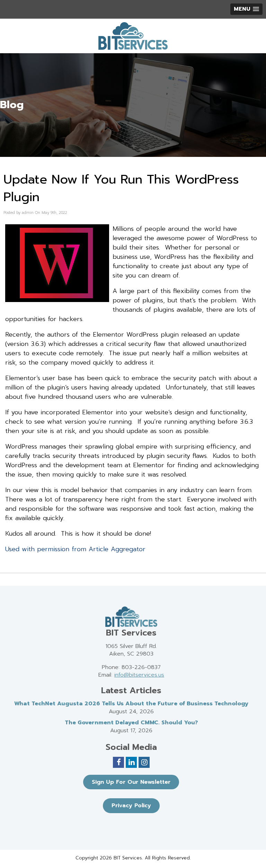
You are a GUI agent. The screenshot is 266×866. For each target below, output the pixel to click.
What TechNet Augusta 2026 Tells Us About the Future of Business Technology (131, 703)
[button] (246, 9)
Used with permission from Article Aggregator (75, 549)
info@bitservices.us (139, 675)
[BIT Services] (133, 36)
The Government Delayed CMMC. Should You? (131, 722)
